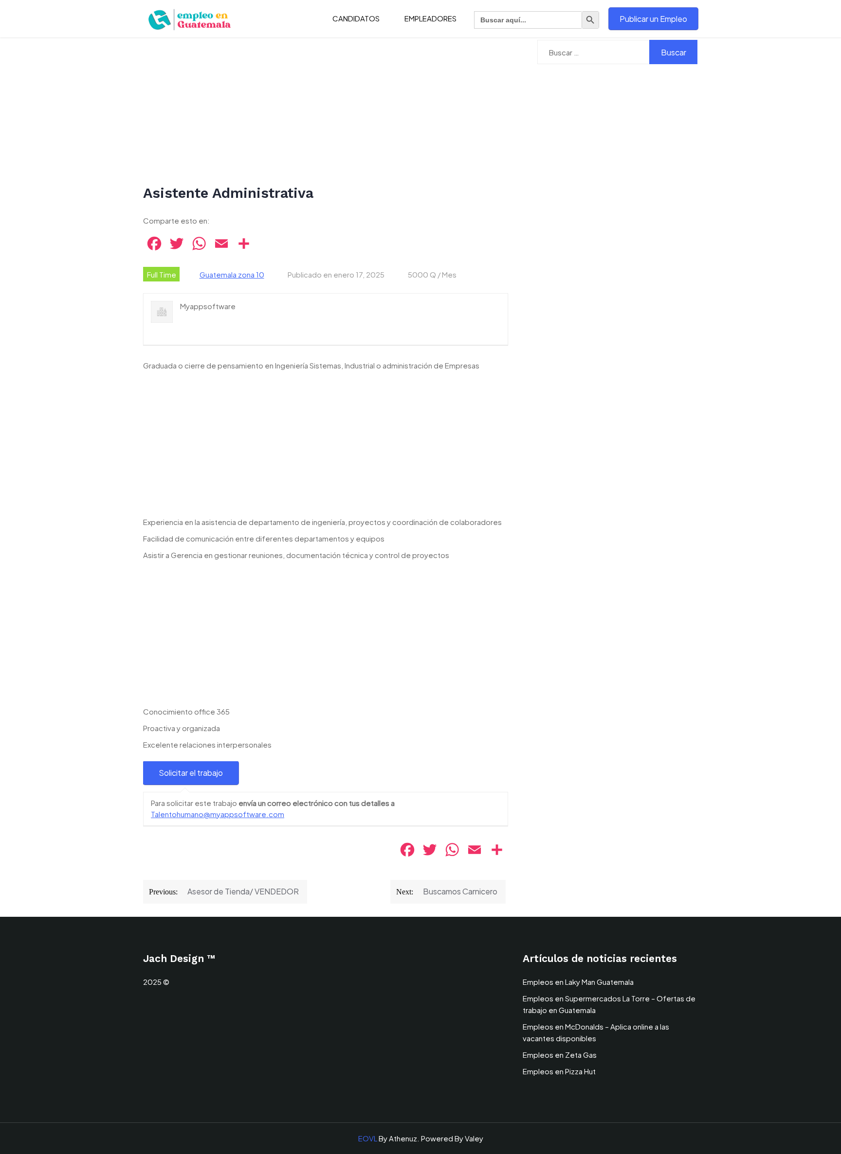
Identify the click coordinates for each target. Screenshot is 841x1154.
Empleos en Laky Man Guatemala (578, 981)
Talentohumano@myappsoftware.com (217, 814)
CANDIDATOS (356, 18)
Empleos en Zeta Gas (560, 1054)
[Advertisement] (325, 112)
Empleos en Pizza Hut (559, 1071)
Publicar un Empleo (653, 19)
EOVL (367, 1138)
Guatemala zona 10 (232, 274)
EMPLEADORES (430, 18)
